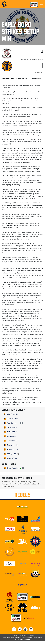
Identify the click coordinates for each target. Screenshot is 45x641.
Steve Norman (12, 419)
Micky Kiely (11, 454)
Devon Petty (12, 441)
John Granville (12, 414)
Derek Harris (12, 427)
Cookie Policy (23, 635)
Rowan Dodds (12, 449)
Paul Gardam (12, 423)
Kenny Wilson (12, 458)
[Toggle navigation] (41, 3)
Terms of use (14, 635)
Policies (32, 635)
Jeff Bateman (12, 432)
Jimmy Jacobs (12, 445)
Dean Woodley (13, 468)
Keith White (11, 436)
